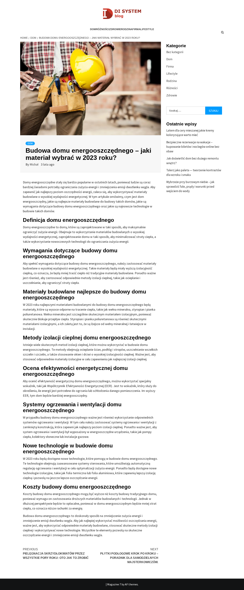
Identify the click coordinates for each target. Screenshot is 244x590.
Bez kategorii (174, 52)
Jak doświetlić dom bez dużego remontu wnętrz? (192, 160)
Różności (102, 29)
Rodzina (126, 29)
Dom (93, 29)
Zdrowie (115, 29)
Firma (136, 29)
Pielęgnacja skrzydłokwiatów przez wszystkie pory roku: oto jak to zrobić (56, 553)
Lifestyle (147, 29)
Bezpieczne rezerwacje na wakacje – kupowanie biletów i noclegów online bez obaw (192, 146)
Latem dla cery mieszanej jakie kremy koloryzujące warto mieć (190, 132)
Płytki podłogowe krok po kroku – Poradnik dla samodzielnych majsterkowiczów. (129, 556)
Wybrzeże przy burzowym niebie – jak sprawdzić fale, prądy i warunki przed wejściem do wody (190, 186)
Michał (34, 164)
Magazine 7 (114, 584)
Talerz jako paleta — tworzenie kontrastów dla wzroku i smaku (193, 172)
